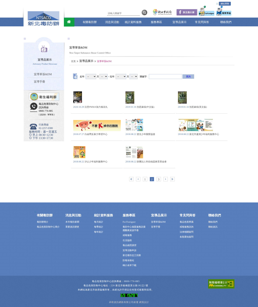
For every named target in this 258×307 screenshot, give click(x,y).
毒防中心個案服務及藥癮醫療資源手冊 (134, 228)
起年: (82, 76)
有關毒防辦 (90, 22)
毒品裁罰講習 (129, 245)
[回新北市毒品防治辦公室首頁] (69, 22)
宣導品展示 (180, 22)
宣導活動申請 (129, 250)
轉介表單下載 (129, 265)
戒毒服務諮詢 (186, 226)
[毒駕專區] (224, 15)
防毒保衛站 (128, 260)
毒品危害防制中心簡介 (48, 226)
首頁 (73, 61)
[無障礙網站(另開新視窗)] (221, 284)
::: (217, 3)
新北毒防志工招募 (132, 255)
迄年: (112, 76)
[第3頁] (172, 179)
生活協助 (127, 240)
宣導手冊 (155, 226)
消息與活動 (112, 22)
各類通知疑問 (186, 236)
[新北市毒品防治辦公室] (43, 24)
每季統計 (98, 226)
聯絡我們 (225, 22)
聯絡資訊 (212, 226)
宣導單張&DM (158, 222)
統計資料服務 (133, 22)
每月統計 (98, 222)
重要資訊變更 (72, 226)
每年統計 (98, 232)
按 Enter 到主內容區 (23, 2)
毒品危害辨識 (186, 222)
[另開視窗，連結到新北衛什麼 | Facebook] (187, 14)
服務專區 (156, 22)
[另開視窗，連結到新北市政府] (162, 15)
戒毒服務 (127, 235)
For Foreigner (129, 222)
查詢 (188, 76)
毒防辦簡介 (42, 222)
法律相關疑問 (186, 232)
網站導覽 (225, 3)
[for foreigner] (207, 15)
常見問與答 (202, 22)
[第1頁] (131, 179)
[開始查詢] (144, 12)
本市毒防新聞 (72, 222)
